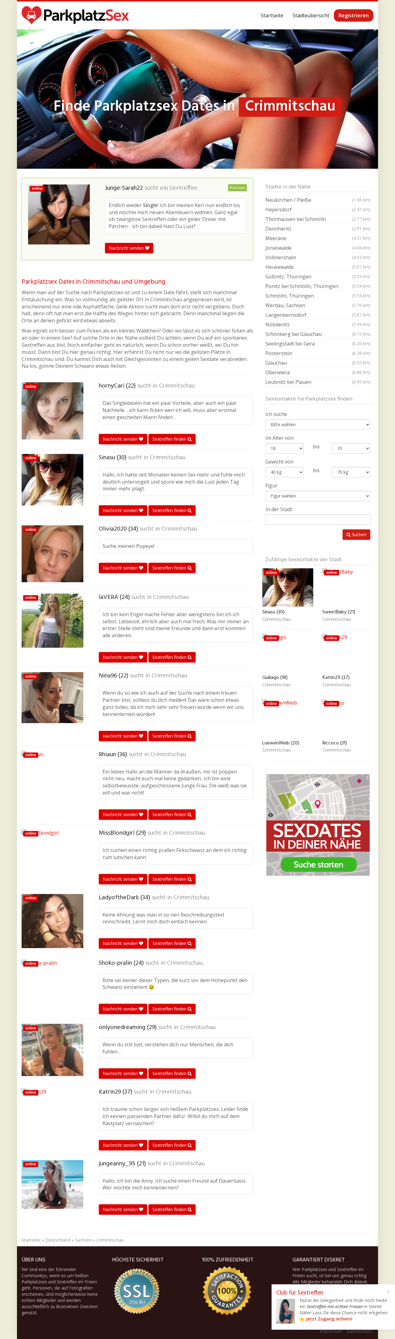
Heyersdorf (317, 209)
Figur (271, 485)
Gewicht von (279, 461)
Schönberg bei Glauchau (317, 334)
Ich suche (276, 414)
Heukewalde (317, 267)
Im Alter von (279, 437)
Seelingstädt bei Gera (317, 343)
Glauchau (317, 362)
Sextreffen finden (170, 439)
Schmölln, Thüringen (317, 295)
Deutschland (57, 1240)
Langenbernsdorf (317, 314)
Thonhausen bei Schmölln (317, 219)
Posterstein (317, 353)
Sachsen (83, 1240)
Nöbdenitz (317, 324)
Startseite (272, 15)
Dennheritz (317, 228)
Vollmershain (317, 257)
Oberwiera (317, 372)
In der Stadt (278, 509)
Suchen (358, 534)
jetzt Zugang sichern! (329, 1319)
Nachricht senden (127, 248)
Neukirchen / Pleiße (317, 200)
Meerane (317, 238)
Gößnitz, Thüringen (317, 276)
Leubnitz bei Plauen (317, 382)
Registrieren (354, 15)
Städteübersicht (311, 15)
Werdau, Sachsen (317, 305)
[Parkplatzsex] (75, 15)
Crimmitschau (177, 386)
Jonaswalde (317, 247)
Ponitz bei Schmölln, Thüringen (317, 286)
